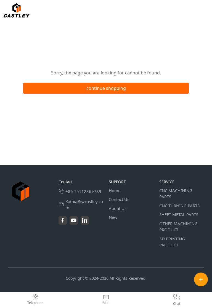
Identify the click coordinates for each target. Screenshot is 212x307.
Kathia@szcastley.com (84, 205)
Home (114, 190)
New (113, 217)
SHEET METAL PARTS (178, 214)
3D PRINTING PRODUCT (172, 242)
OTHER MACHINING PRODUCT (178, 227)
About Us (117, 208)
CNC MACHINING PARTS (175, 194)
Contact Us (119, 199)
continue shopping (106, 88)
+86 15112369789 (83, 191)
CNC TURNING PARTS (179, 205)
